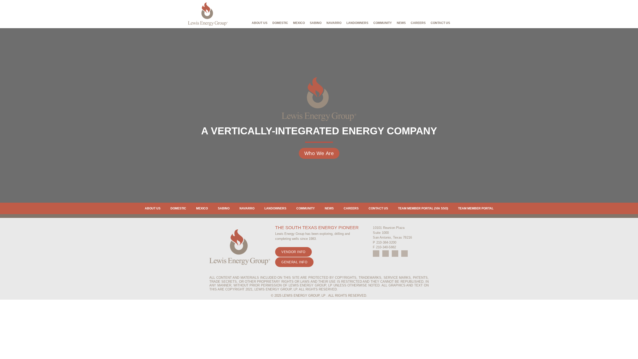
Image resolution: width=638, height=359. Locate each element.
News (401, 23)
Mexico (299, 23)
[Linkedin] (404, 253)
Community (382, 23)
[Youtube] (395, 253)
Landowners (275, 208)
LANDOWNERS (357, 23)
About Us (259, 23)
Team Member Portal (475, 208)
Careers (418, 23)
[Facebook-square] (376, 253)
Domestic (280, 23)
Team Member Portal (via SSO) (423, 208)
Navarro (333, 23)
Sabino (315, 23)
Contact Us (440, 23)
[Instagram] (385, 253)
